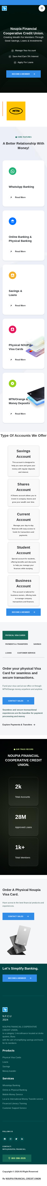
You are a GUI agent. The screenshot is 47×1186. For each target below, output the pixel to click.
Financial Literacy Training (15, 1103)
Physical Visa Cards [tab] (15, 635)
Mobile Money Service (13, 1094)
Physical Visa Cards (12, 1057)
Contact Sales (15, 701)
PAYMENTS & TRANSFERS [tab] (16, 644)
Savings (6, 1066)
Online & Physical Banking (15, 1090)
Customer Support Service (15, 1108)
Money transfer (9, 1071)
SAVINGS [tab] (37, 644)
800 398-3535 (18, 1158)
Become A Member (21, 74)
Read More (20, 197)
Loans (5, 1062)
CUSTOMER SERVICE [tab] (26, 653)
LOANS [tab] (8, 653)
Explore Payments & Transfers (17, 725)
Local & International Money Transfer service (23, 1099)
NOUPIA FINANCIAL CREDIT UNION (23, 1179)
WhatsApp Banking (11, 1085)
